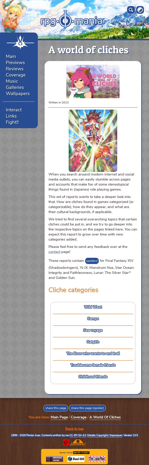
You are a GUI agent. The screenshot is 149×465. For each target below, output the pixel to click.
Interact (14, 110)
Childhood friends (93, 376)
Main (11, 56)
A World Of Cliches (105, 417)
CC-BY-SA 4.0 (77, 435)
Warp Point (81, 452)
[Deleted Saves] (54, 459)
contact (54, 251)
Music (12, 81)
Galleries (15, 87)
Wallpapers (18, 93)
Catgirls (93, 341)
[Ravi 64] (75, 459)
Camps (93, 318)
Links (11, 116)
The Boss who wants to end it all (93, 353)
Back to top (74, 428)
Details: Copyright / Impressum (104, 435)
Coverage (16, 75)
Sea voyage (92, 330)
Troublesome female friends (93, 365)
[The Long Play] (97, 459)
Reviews (15, 69)
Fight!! (12, 122)
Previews (15, 62)
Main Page (59, 417)
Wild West (93, 306)
